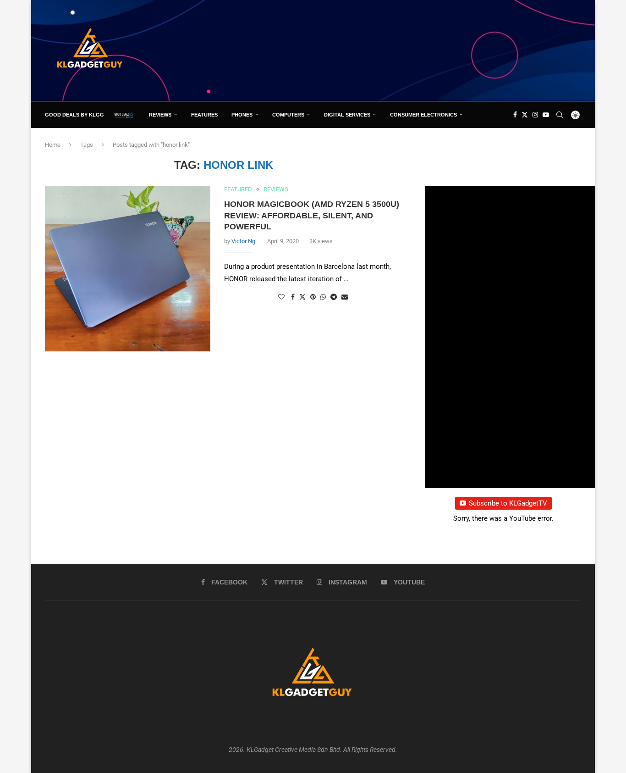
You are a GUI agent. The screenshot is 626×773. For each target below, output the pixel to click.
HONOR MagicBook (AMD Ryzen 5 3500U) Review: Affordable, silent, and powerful (311, 215)
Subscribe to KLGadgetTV (508, 503)
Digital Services (347, 114)
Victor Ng (243, 241)
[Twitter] (525, 114)
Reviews (160, 114)
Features (204, 114)
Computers (288, 114)
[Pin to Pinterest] (313, 296)
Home (52, 144)
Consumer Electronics (423, 114)
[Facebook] (515, 114)
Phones (242, 114)
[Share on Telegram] (333, 296)
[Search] (559, 114)
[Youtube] (546, 114)
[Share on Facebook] (293, 296)
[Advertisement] (414, 50)
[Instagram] (535, 114)
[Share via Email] (344, 296)
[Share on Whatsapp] (323, 296)
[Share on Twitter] (302, 296)
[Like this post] (281, 296)
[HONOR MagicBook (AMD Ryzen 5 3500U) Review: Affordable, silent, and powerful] (127, 268)
